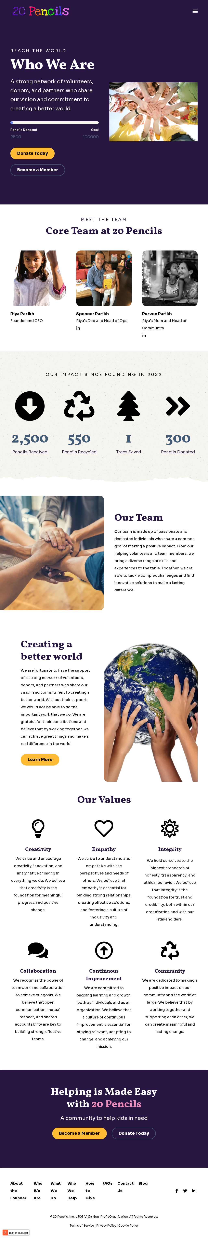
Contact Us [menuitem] (125, 1187)
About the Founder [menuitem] (18, 1190)
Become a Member (37, 169)
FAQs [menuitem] (108, 1183)
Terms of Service (82, 1225)
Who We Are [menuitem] (38, 1190)
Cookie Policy (128, 1225)
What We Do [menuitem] (56, 1190)
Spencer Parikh (92, 313)
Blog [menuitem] (143, 1183)
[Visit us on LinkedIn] (193, 1190)
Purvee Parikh (157, 313)
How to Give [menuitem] (90, 1190)
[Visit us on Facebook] (176, 1190)
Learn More (40, 759)
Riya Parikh (22, 313)
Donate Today (32, 153)
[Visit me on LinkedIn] (78, 328)
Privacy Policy (106, 1225)
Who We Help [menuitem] (72, 1190)
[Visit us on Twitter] (185, 1190)
